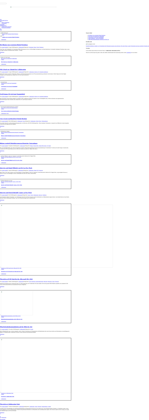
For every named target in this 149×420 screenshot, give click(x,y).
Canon (29, 195)
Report (35, 47)
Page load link (2, 419)
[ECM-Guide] (33, 7)
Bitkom (31, 145)
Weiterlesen (2, 52)
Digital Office (35, 145)
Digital (35, 170)
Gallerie (2, 34)
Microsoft (45, 281)
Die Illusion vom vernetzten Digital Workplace (9, 33)
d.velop (31, 329)
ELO (38, 170)
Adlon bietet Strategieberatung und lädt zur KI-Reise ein (98, 39)
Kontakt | (11, 1)
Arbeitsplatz (31, 47)
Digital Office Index (42, 145)
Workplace (41, 47)
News (8, 113)
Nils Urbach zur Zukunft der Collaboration (9, 58)
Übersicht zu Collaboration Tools (7, 393)
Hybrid (37, 121)
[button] (1, 36)
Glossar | (8, 1)
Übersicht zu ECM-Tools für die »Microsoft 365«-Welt (11, 268)
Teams (53, 281)
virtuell (49, 406)
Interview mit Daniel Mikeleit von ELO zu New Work (11, 157)
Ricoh (40, 121)
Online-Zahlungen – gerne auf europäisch (96, 38)
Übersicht (57, 281)
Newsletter (15, 1)
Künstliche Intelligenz (44, 71)
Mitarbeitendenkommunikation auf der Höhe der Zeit (10, 315)
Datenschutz (4, 417)
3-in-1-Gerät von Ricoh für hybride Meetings (9, 107)
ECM (30, 281)
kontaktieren (129, 52)
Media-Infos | (3, 1)
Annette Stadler (4, 47)
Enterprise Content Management (37, 281)
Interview (36, 71)
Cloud (31, 195)
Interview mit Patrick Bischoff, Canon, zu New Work (11, 181)
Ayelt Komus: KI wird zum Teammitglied (8, 83)
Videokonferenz (44, 121)
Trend (38, 47)
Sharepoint (50, 281)
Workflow (44, 195)
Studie (49, 145)
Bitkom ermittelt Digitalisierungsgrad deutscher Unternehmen (12, 132)
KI (38, 71)
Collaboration (3, 39)
